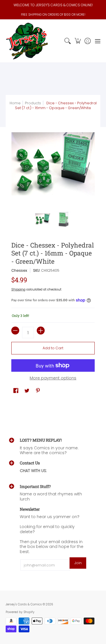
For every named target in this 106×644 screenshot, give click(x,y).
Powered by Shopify (20, 612)
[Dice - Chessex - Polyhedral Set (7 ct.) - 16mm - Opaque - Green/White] (42, 219)
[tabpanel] (53, 406)
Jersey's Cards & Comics (24, 604)
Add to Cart (53, 348)
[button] (78, 41)
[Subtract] (15, 331)
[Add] (41, 331)
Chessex (19, 270)
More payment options (53, 378)
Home (15, 103)
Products (33, 103)
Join (78, 562)
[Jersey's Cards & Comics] (27, 41)
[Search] (68, 41)
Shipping (18, 289)
